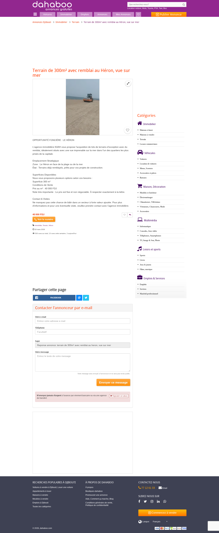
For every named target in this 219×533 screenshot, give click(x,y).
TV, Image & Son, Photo (150, 240)
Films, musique (146, 269)
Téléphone (40, 328)
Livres (142, 260)
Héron (51, 225)
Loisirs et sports (151, 249)
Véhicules (149, 153)
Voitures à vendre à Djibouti (45, 487)
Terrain (75, 22)
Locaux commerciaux (148, 144)
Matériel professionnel (149, 294)
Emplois (143, 284)
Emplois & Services (154, 278)
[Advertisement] (82, 442)
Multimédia (150, 220)
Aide (87, 499)
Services (143, 289)
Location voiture (134, 8)
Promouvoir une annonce (96, 495)
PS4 (156, 8)
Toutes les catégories (42, 506)
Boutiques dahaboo (94, 491)
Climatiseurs (145, 202)
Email (164, 488)
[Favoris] (138, 14)
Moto (144, 8)
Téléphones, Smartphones (150, 236)
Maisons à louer (146, 130)
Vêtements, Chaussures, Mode (152, 207)
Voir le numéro (45, 219)
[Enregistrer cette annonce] (127, 130)
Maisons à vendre (147, 135)
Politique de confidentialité (97, 505)
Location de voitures (148, 164)
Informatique (145, 226)
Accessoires (144, 211)
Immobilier (61, 22)
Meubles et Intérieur (148, 193)
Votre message (42, 352)
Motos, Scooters (146, 168)
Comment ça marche (99, 499)
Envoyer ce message (113, 382)
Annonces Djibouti (42, 22)
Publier (170, 14)
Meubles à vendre (40, 499)
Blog (112, 499)
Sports (142, 255)
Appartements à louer (42, 491)
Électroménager (146, 197)
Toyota (150, 8)
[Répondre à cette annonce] (130, 214)
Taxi (160, 8)
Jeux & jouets (145, 265)
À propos (89, 487)
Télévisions (155, 202)
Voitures (143, 159)
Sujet (37, 341)
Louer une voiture (65, 487)
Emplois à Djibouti (40, 503)
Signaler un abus (119, 396)
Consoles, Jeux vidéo (148, 231)
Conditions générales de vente (98, 503)
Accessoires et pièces (148, 173)
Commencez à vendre (164, 512)
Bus (165, 8)
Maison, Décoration (154, 186)
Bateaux (143, 178)
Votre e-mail (40, 317)
